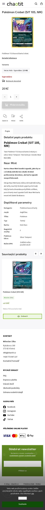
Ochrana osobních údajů (13, 392)
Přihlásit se (22, 471)
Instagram (11, 411)
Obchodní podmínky (11, 388)
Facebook (11, 407)
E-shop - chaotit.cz (11, 484)
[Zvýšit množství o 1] (16, 97)
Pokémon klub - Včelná (32, 484)
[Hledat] (36, 3)
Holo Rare (23, 225)
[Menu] (3, 3)
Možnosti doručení (13, 81)
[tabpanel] (22, 289)
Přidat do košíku (17, 104)
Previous (36, 254)
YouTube (10, 415)
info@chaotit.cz (9, 352)
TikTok (10, 419)
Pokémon (23, 216)
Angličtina (23, 212)
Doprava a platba (10, 380)
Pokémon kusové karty (28, 208)
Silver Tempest (26, 237)
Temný (22, 221)
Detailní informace (9, 58)
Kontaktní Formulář (11, 361)
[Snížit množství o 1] (5, 97)
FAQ (4, 375)
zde (32, 494)
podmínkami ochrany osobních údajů (23, 455)
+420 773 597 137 (10, 357)
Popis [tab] (7, 131)
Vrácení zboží (8, 384)
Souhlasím (22, 504)
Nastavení (22, 498)
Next (41, 254)
